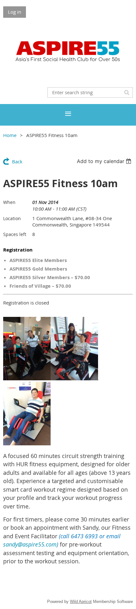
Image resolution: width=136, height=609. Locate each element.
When (9, 202)
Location (12, 218)
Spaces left (14, 234)
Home (9, 135)
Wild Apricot (81, 601)
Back (17, 161)
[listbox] (105, 161)
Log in (14, 12)
